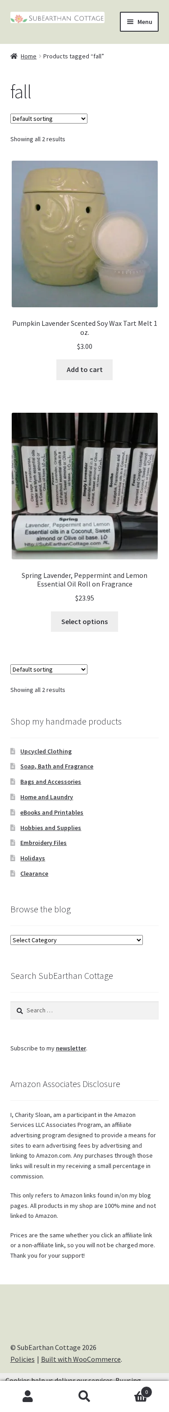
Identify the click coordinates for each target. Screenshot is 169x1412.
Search (84, 1396)
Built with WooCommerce (81, 1359)
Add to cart (85, 369)
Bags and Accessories (50, 782)
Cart (130, 1388)
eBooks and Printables (51, 812)
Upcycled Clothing (46, 751)
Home (29, 56)
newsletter (71, 1048)
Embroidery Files (43, 843)
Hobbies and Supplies (50, 828)
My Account (28, 1396)
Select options (84, 621)
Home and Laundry (46, 797)
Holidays (32, 858)
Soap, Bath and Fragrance (56, 766)
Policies (22, 1359)
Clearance (34, 873)
